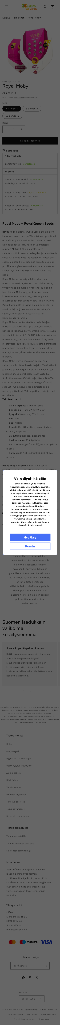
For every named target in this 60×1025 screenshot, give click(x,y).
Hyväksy (30, 537)
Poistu (30, 546)
